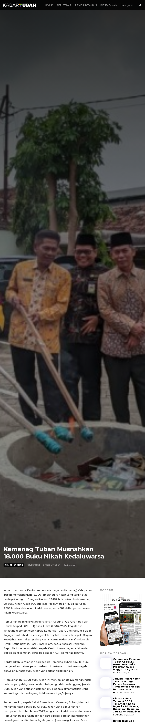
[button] (140, 5)
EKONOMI (118, 693)
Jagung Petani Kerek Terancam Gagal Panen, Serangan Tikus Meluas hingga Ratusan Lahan (126, 684)
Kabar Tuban (53, 565)
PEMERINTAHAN (14, 565)
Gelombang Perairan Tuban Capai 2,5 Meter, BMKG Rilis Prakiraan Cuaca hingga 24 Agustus (126, 664)
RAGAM (116, 673)
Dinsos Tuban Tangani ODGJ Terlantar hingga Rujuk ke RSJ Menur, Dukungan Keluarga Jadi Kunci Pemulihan (127, 705)
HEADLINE (118, 715)
